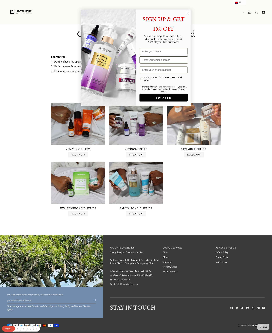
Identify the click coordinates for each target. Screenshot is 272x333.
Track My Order (170, 266)
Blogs (165, 257)
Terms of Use (221, 262)
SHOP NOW (78, 155)
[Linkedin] (258, 308)
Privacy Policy (63, 306)
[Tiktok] (242, 308)
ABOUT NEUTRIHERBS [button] (122, 248)
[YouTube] (263, 308)
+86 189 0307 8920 (143, 275)
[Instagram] (253, 308)
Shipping (167, 262)
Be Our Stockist (170, 271)
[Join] (93, 300)
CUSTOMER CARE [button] (172, 248)
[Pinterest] (247, 308)
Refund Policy (221, 252)
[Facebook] (231, 308)
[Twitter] (237, 308)
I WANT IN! (163, 97)
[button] (239, 2)
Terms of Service (82, 306)
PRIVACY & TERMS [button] (225, 248)
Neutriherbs (249, 325)
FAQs (165, 252)
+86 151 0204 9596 (142, 270)
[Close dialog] (187, 13)
